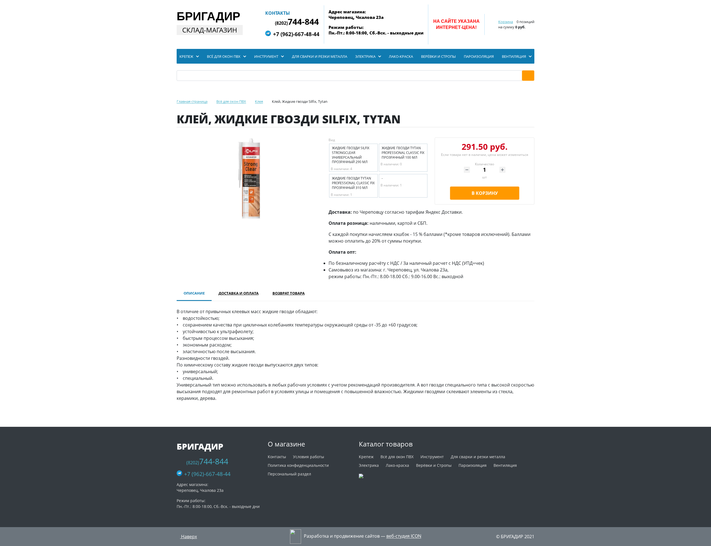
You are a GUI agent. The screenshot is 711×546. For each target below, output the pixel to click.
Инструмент (432, 456)
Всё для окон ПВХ (397, 456)
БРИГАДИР (208, 16)
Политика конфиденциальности (298, 465)
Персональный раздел (289, 474)
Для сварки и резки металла (478, 456)
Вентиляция (505, 465)
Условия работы (308, 456)
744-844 (297, 21)
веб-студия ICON (403, 536)
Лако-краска (397, 465)
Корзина (505, 21)
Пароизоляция (473, 465)
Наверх (188, 536)
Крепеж (366, 456)
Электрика (369, 465)
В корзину (485, 193)
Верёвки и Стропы (434, 465)
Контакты (277, 13)
